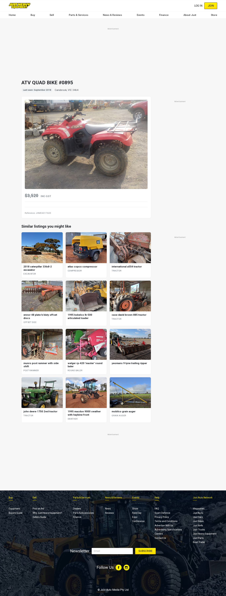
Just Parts (198, 538)
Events (140, 15)
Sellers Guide (39, 517)
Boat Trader (199, 542)
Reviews (109, 513)
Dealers (77, 508)
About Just (189, 15)
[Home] (19, 6)
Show (135, 508)
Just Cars (198, 517)
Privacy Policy (162, 517)
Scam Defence (162, 513)
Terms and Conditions (166, 521)
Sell (52, 15)
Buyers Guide (16, 513)
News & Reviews (112, 15)
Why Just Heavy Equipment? (47, 513)
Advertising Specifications (168, 529)
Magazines (198, 508)
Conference (138, 521)
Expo (134, 517)
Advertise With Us (164, 525)
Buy (33, 15)
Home (12, 15)
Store (214, 15)
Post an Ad (38, 508)
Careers (159, 533)
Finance (164, 15)
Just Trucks (199, 529)
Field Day (136, 513)
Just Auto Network (202, 497)
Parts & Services (78, 15)
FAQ (157, 508)
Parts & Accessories (83, 513)
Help (157, 497)
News (108, 508)
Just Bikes (198, 521)
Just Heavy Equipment (204, 533)
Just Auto (198, 513)
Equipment (14, 508)
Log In (198, 5)
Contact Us (160, 538)
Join (211, 5)
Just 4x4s (198, 525)
